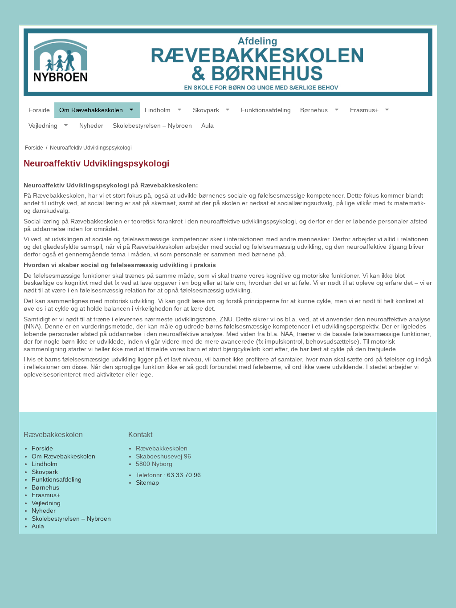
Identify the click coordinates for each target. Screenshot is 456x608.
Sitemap (147, 482)
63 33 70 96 (184, 474)
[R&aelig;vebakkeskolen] (228, 62)
